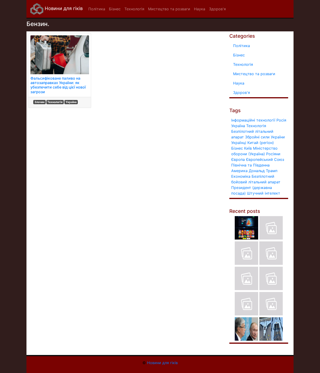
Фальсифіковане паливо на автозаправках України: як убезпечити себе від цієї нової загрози (58, 85)
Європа (238, 159)
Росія (281, 120)
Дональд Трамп (263, 170)
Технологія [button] (134, 9)
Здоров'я (241, 92)
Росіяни (273, 153)
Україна (71, 102)
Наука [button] (199, 9)
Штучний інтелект (263, 193)
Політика (241, 45)
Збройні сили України (265, 137)
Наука (238, 83)
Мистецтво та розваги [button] (169, 9)
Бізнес (239, 55)
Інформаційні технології (253, 120)
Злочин (39, 102)
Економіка (240, 176)
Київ (248, 148)
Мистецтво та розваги (254, 73)
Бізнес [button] (115, 9)
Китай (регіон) (260, 142)
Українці (238, 142)
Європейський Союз (265, 159)
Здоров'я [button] (217, 9)
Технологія (55, 102)
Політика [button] (96, 9)
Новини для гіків (63, 8)
